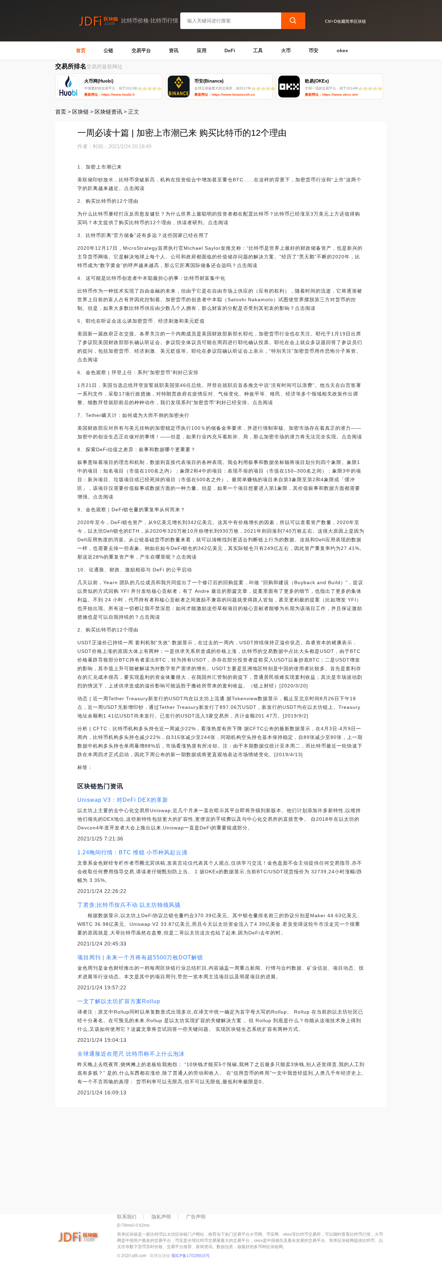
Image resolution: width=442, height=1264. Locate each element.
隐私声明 (161, 1216)
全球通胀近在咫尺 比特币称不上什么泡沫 (131, 1054)
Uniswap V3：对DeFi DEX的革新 (122, 800)
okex (342, 50)
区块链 (80, 112)
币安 (313, 50)
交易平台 (141, 50)
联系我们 (126, 1216)
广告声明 (195, 1216)
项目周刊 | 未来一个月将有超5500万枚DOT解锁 (140, 957)
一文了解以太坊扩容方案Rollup (118, 1001)
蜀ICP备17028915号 (190, 1255)
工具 (258, 50)
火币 (286, 50)
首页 (81, 50)
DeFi (229, 50)
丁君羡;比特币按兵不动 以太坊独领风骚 (129, 905)
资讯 (174, 50)
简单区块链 (160, 1255)
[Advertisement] (221, 1159)
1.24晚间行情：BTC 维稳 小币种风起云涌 (132, 852)
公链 (108, 50)
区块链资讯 (108, 112)
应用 (201, 50)
